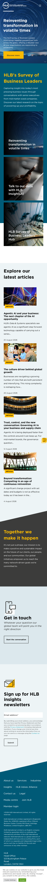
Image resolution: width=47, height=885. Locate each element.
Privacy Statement (17, 727)
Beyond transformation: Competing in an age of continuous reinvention (18, 481)
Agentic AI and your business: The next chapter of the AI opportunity (21, 316)
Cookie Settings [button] (10, 880)
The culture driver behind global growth (23, 371)
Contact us (35, 733)
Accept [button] (22, 880)
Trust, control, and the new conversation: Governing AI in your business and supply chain (22, 425)
